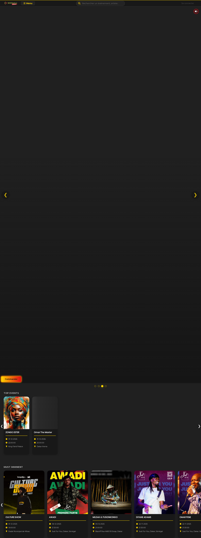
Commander (11, 379)
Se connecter (187, 3)
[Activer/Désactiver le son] (196, 11)
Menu (29, 3)
